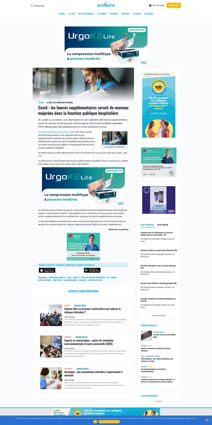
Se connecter (159, 5)
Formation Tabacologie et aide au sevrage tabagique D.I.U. (158, 266)
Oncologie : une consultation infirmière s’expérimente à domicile (93, 373)
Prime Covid (57, 280)
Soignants (83, 280)
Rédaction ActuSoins (65, 102)
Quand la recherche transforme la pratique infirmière (155, 349)
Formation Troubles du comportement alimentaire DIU (158, 250)
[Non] (209, 420)
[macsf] (83, 259)
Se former (137, 13)
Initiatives (125, 13)
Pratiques (114, 13)
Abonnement (174, 5)
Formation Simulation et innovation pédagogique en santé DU (158, 299)
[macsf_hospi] (158, 176)
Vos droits (148, 13)
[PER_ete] (158, 136)
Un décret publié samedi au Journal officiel (57, 131)
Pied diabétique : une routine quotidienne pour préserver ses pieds (157, 359)
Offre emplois (162, 224)
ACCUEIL (62, 13)
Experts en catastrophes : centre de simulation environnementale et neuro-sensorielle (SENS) (89, 342)
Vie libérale (102, 13)
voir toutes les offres (159, 315)
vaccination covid (95, 280)
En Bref (41, 102)
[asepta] (158, 212)
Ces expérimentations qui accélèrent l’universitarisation (153, 370)
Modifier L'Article (80, 305)
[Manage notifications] (207, 420)
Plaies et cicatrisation (147, 356)
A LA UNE (71, 13)
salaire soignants (70, 280)
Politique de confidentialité (109, 422)
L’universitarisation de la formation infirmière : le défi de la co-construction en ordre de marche (158, 380)
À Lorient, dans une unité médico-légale (164, 335)
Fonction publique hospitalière (93, 277)
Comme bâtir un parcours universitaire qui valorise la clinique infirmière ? (92, 310)
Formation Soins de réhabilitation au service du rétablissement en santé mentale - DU (156, 233)
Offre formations (147, 224)
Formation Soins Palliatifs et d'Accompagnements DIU (158, 283)
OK (95, 422)
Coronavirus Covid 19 (57, 277)
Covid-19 (76, 277)
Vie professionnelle (86, 13)
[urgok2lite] (106, 64)
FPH (108, 277)
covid (69, 277)
